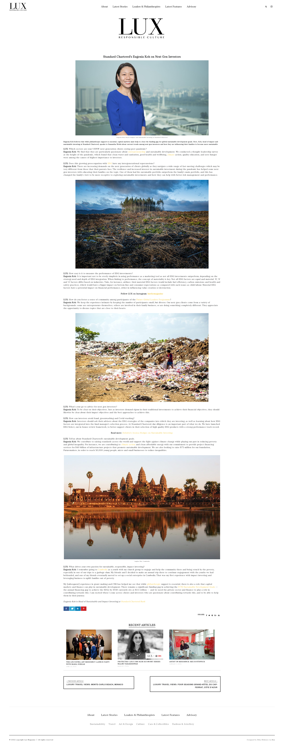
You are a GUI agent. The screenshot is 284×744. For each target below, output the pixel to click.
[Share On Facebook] (66, 609)
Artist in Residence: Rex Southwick (187, 662)
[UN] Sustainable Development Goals (196, 587)
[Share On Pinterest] (83, 609)
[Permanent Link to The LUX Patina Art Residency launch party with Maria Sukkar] (89, 659)
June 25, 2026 (71, 666)
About (104, 6)
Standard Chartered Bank (132, 601)
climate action (128, 444)
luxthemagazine (155, 293)
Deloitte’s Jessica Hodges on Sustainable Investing (148, 433)
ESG (110, 163)
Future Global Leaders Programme (153, 299)
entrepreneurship (136, 152)
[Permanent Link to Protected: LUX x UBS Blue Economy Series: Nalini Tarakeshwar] (140, 659)
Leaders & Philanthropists (146, 6)
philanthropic (153, 584)
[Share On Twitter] (72, 609)
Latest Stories (120, 6)
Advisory (191, 6)
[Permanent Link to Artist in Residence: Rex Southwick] (192, 659)
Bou (273, 740)
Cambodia (102, 569)
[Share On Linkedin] (78, 609)
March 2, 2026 (123, 666)
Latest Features (173, 6)
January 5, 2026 (175, 664)
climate (171, 154)
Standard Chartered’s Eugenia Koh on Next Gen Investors (142, 56)
